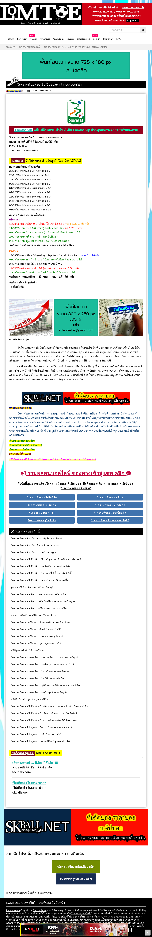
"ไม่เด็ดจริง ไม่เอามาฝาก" (29, 783)
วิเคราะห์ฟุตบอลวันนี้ (29, 47)
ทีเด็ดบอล (25, 920)
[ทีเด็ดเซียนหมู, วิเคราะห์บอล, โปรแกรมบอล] (76, 828)
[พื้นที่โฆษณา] (76, 318)
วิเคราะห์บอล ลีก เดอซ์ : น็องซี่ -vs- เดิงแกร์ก (41, 21)
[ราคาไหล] (31, 318)
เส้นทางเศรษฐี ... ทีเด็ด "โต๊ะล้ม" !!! (35, 762)
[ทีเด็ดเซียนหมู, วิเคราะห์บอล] (76, 399)
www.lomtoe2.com (104, 15)
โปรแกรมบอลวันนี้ (81, 913)
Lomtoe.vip (23, 130)
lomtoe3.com (13, 910)
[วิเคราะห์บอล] (76, 66)
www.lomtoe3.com (106, 20)
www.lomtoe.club (133, 7)
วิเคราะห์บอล (39, 910)
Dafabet (17, 160)
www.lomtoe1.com (127, 11)
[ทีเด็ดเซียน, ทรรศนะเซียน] (121, 318)
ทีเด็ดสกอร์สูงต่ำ (22, 753)
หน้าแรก (10, 47)
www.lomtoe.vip (103, 11)
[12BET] (74, 930)
